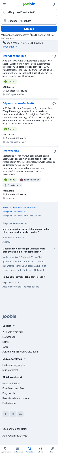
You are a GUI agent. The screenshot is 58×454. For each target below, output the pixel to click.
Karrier (5, 341)
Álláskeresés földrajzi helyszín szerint (20, 286)
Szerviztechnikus (14, 55)
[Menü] (4, 4)
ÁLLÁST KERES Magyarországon (20, 351)
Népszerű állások (10, 282)
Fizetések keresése (13, 388)
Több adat (8, 46)
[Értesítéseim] (54, 4)
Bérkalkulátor (9, 403)
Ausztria (6, 242)
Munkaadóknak (10, 370)
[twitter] (13, 414)
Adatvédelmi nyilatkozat (15, 435)
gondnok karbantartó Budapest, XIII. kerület (23, 261)
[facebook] (5, 414)
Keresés (29, 28)
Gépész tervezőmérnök (18, 103)
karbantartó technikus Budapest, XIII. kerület (24, 265)
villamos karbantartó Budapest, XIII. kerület (23, 270)
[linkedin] (20, 414)
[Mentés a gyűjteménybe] (54, 56)
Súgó (5, 346)
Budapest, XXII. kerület (13, 237)
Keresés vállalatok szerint (16, 398)
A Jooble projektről (12, 331)
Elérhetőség (8, 336)
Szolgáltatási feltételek (14, 428)
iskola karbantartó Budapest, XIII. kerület (22, 257)
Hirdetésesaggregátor (14, 365)
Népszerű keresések (13, 223)
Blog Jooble (8, 393)
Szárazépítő (10, 151)
